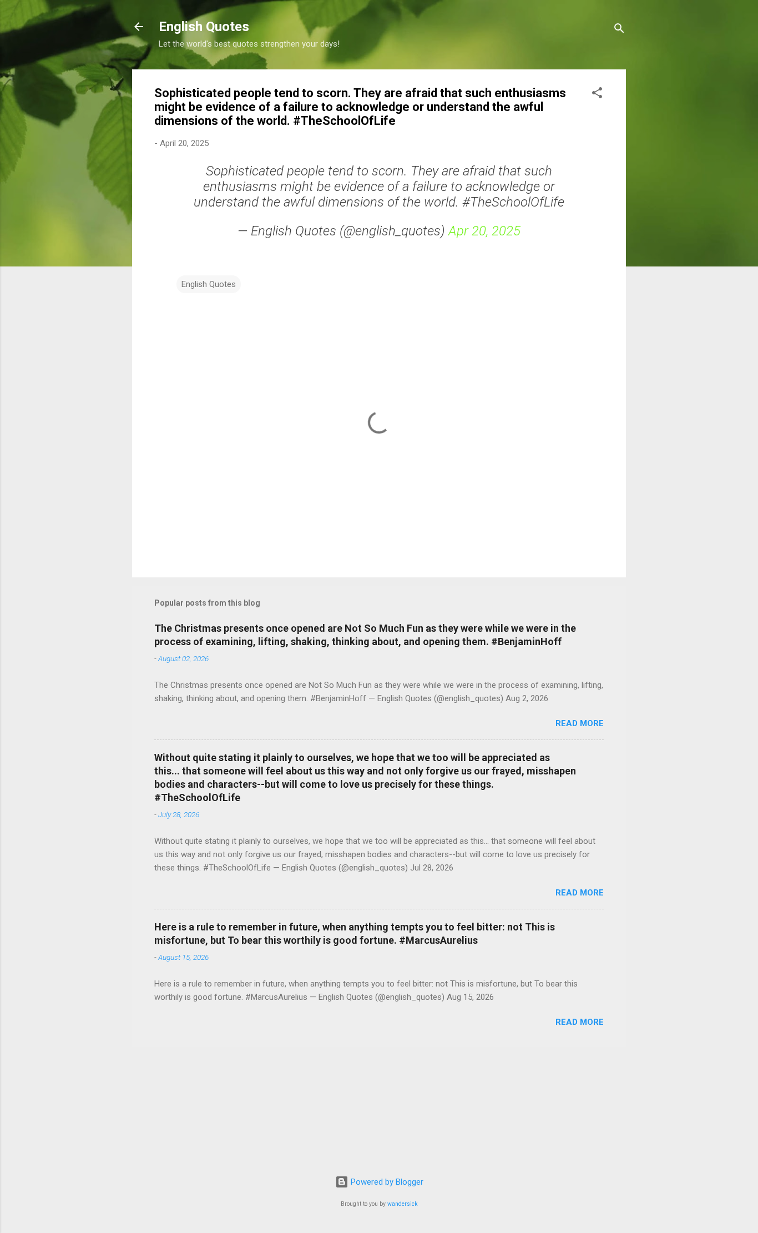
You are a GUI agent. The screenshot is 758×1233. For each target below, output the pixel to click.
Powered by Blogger (385, 1182)
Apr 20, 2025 (484, 231)
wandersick (402, 1203)
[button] (597, 94)
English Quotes (204, 26)
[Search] (619, 30)
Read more (579, 723)
